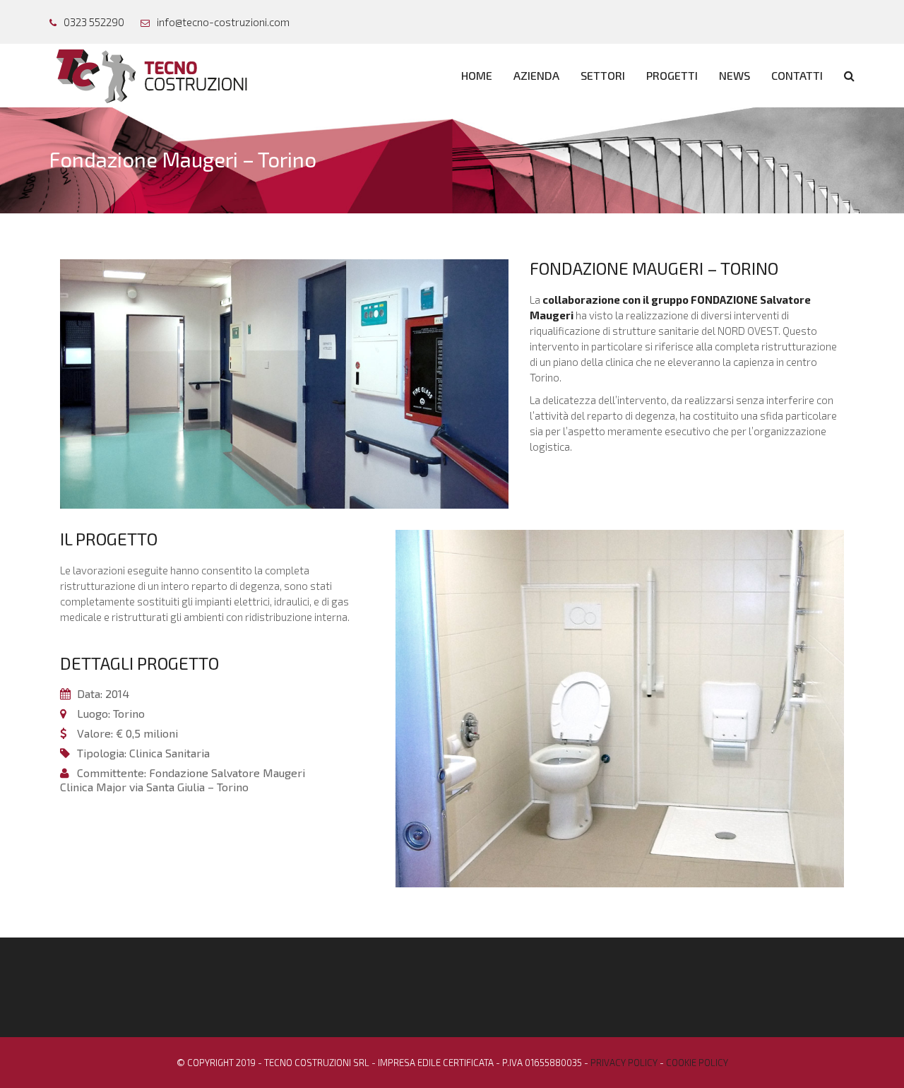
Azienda (536, 75)
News (734, 75)
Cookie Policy (697, 1062)
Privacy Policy (624, 1062)
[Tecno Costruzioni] (156, 75)
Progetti (672, 75)
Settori (603, 75)
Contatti (797, 75)
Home (476, 75)
